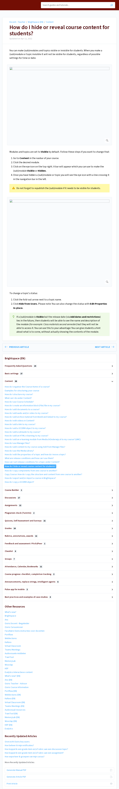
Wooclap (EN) (11, 721)
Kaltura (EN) (10, 698)
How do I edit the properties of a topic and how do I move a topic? (35, 454)
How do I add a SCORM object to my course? (25, 428)
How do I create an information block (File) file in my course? (32, 405)
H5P (6, 668)
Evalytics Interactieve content (19, 672)
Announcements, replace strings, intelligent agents (31, 581)
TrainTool (9, 657)
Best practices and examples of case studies (28, 597)
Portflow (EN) (11, 691)
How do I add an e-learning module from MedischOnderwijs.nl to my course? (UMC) (43, 439)
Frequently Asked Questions (20, 366)
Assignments (13, 505)
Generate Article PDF (16, 776)
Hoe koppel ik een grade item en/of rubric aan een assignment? (34, 752)
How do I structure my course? (19, 394)
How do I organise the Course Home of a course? (27, 386)
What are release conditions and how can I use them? (29, 458)
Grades (10, 528)
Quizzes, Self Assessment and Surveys (25, 520)
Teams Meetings (12, 649)
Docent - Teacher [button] (12, 1)
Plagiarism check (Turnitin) (19, 513)
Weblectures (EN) (13, 694)
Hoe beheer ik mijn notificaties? (19, 745)
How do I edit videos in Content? (20, 420)
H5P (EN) (8, 725)
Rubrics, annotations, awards (21, 536)
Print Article (12, 783)
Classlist (10, 551)
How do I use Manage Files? (17, 443)
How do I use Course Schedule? (19, 401)
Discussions (12, 497)
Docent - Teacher (17, 22)
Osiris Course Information (17, 687)
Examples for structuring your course (22, 390)
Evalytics (9, 728)
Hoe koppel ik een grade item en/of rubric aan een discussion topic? (36, 749)
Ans (6, 619)
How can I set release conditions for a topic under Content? (32, 462)
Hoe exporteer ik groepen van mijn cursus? (24, 756)
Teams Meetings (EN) (14, 706)
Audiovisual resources (15, 709)
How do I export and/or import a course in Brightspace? (30, 478)
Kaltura (8, 642)
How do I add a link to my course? (20, 424)
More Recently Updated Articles (19, 762)
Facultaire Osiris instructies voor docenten (24, 631)
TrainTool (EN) (11, 713)
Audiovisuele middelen (15, 653)
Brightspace (10, 615)
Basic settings (13, 373)
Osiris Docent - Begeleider (17, 623)
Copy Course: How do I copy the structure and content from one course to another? (43, 474)
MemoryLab (10, 661)
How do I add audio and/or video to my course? (26, 413)
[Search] (111, 5)
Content (49, 22)
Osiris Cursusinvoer (14, 627)
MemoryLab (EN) (12, 717)
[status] (59, 188)
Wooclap (9, 664)
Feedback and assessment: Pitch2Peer (25, 543)
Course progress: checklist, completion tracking (29, 574)
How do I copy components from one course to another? (31, 470)
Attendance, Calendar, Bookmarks (23, 566)
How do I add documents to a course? (22, 409)
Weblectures (11, 638)
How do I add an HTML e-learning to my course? (26, 435)
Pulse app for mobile (16, 589)
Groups (10, 559)
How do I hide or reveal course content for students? (59, 30)
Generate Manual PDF (16, 770)
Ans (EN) (8, 679)
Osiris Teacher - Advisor (16, 683)
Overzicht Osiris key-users (17, 741)
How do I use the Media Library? (19, 450)
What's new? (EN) (12, 676)
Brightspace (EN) (35, 22)
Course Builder (13, 490)
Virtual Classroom (13, 646)
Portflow (9, 634)
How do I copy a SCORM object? (19, 482)
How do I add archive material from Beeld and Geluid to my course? (36, 417)
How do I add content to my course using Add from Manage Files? (35, 447)
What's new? (10, 612)
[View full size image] (59, 105)
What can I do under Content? (18, 398)
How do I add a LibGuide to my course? (22, 432)
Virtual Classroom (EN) (15, 702)
